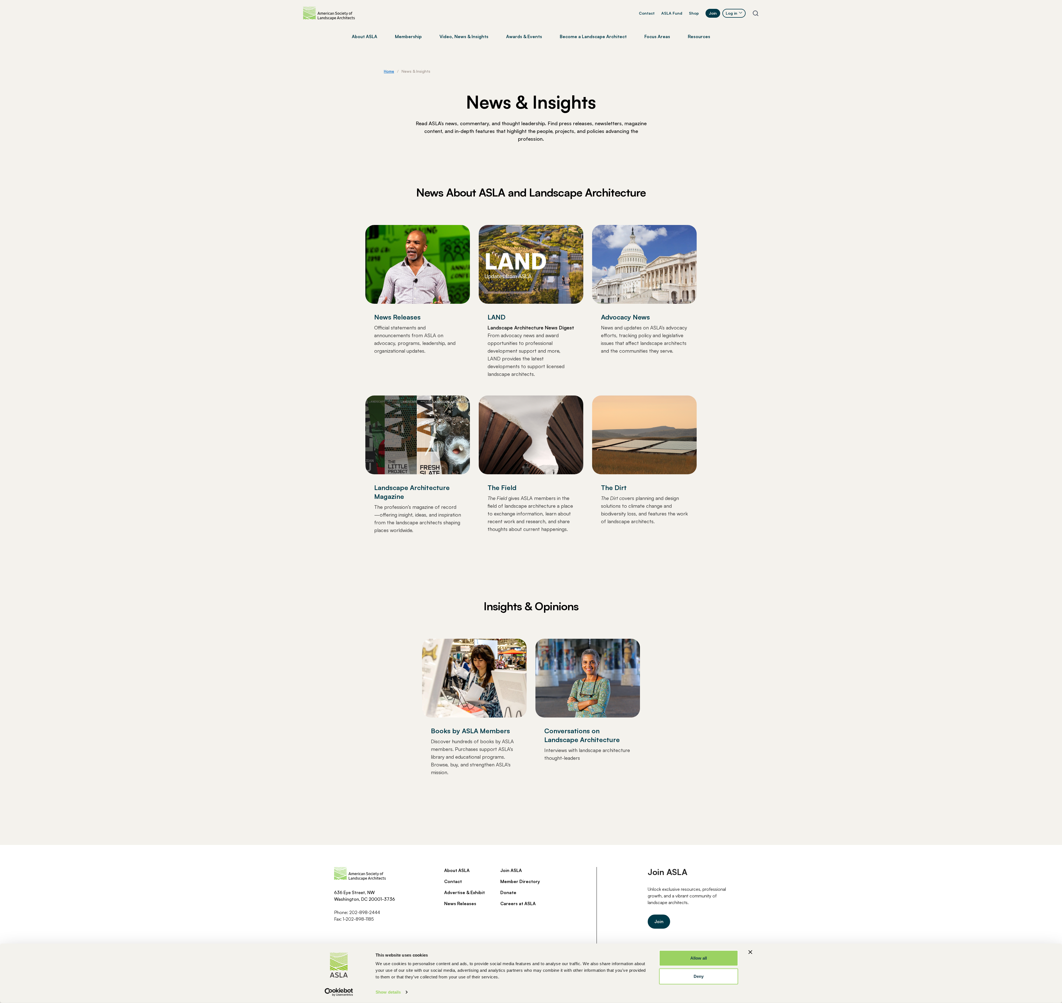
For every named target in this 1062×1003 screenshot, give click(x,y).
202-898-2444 (364, 912)
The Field (502, 487)
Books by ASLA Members (470, 731)
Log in (731, 13)
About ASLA (457, 870)
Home (389, 71)
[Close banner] (750, 952)
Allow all (698, 958)
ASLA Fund (671, 13)
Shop (694, 13)
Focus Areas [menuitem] (657, 36)
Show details (388, 992)
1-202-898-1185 (358, 919)
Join (713, 13)
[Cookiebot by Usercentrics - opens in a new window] (339, 992)
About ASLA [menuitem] (364, 36)
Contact (647, 13)
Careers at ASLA (518, 903)
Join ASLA (511, 870)
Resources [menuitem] (699, 36)
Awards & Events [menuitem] (524, 36)
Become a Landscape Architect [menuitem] (593, 36)
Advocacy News (625, 317)
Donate (508, 892)
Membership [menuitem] (408, 36)
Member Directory (520, 881)
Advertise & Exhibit (464, 892)
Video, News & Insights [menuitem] (463, 36)
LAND (497, 317)
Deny (699, 976)
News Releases (397, 317)
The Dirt (614, 487)
